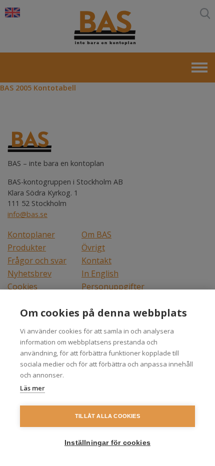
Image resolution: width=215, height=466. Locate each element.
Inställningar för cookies (107, 442)
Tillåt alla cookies (107, 416)
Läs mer (32, 388)
